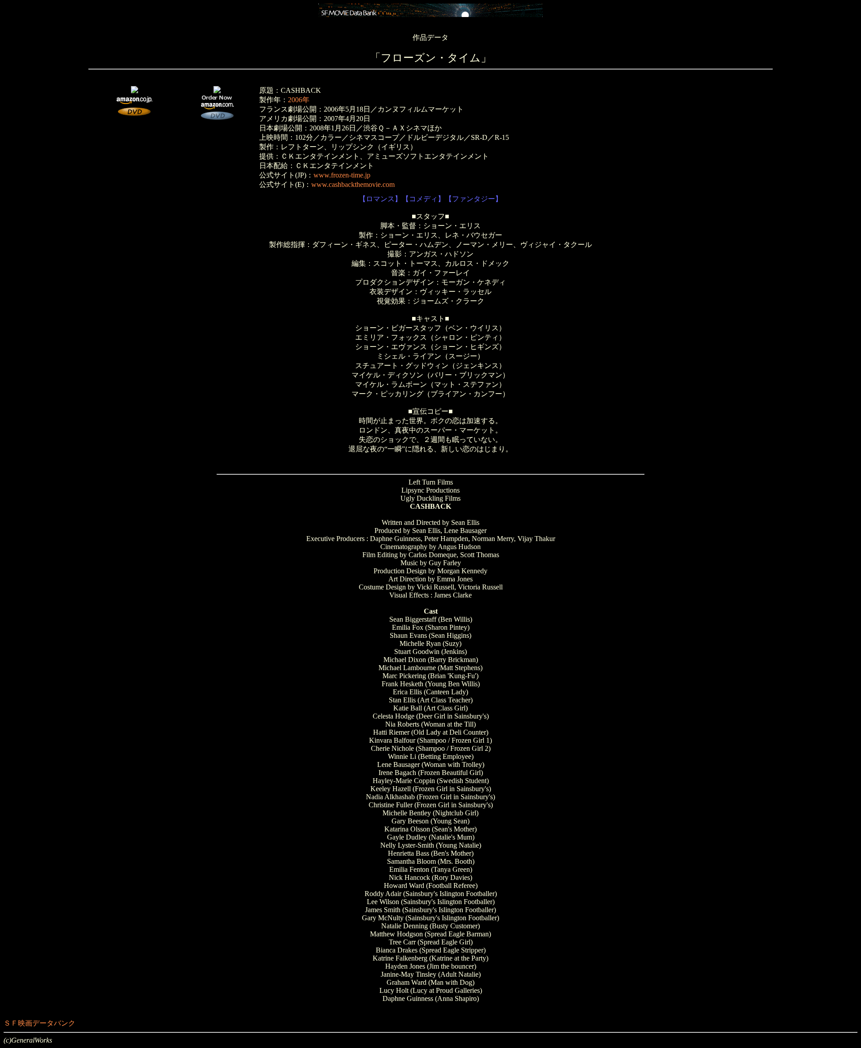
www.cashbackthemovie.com (353, 184)
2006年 (298, 100)
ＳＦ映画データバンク (39, 1023)
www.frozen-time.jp (341, 175)
